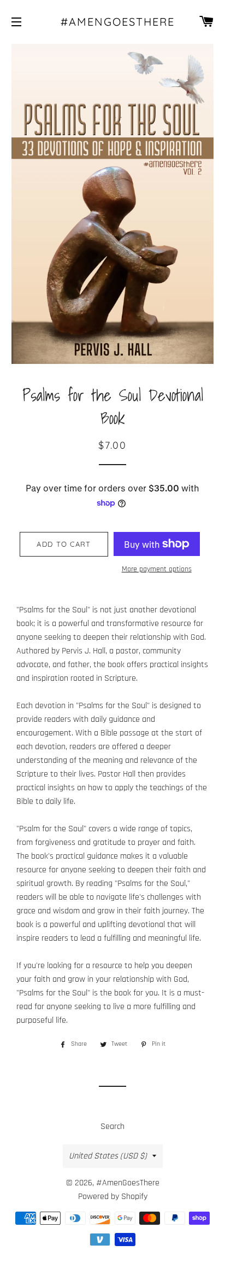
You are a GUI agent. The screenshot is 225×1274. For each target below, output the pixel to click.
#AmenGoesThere (113, 21)
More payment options (157, 569)
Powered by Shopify (112, 1196)
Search (112, 1126)
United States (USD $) (108, 1156)
